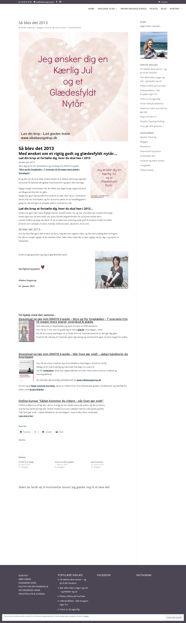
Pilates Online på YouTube (153, 85)
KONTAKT (174, 9)
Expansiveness (97, 462)
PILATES (154, 9)
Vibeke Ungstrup (28, 27)
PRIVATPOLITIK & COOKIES (32, 593)
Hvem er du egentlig (150, 98)
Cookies (86, 616)
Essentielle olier (148, 155)
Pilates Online (147, 170)
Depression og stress (150, 151)
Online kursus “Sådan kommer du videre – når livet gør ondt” (61, 401)
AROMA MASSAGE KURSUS (133, 9)
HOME (91, 9)
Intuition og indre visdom (55, 27)
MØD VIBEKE (25, 579)
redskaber (48, 370)
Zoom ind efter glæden (64, 462)
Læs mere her (26, 415)
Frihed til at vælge (26, 462)
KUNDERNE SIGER (27, 582)
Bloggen (40, 27)
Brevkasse (145, 146)
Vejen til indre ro (148, 116)
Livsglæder (145, 165)
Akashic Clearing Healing (152, 121)
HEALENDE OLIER (106, 9)
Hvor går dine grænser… (152, 126)
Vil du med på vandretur (152, 103)
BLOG (164, 9)
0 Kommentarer (74, 27)
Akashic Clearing (148, 137)
